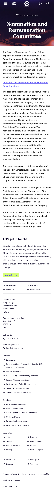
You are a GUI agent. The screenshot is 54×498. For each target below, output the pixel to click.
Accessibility (43, 474)
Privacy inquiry (28, 474)
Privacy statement (11, 474)
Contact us (9, 275)
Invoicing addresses (11, 480)
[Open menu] (5, 3)
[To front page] (26, 4)
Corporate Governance (27, 15)
